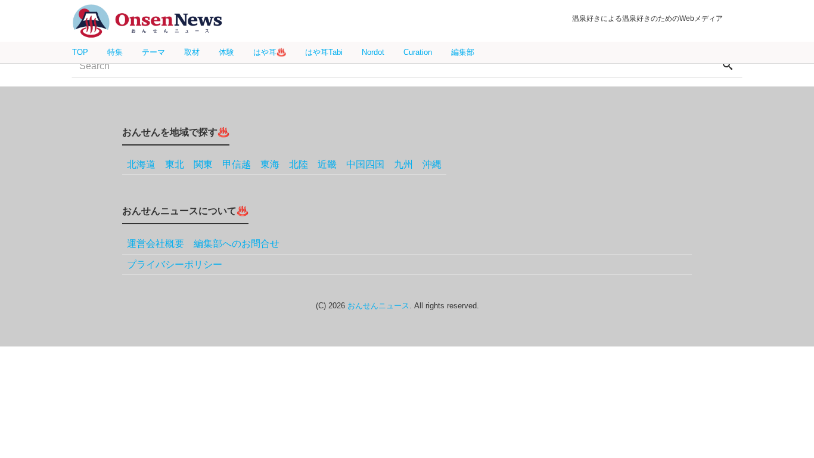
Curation (417, 52)
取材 (192, 52)
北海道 (141, 164)
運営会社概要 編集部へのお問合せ (203, 244)
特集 (115, 52)
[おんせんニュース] (147, 21)
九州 (403, 164)
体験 (226, 52)
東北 (174, 164)
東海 (269, 164)
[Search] (727, 66)
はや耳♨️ (269, 52)
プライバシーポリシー (174, 264)
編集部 (462, 52)
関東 (203, 164)
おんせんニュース (378, 305)
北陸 (298, 164)
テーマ (153, 52)
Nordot (373, 52)
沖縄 (432, 164)
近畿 (327, 164)
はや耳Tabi (324, 52)
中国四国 (365, 164)
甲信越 (236, 164)
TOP (80, 52)
